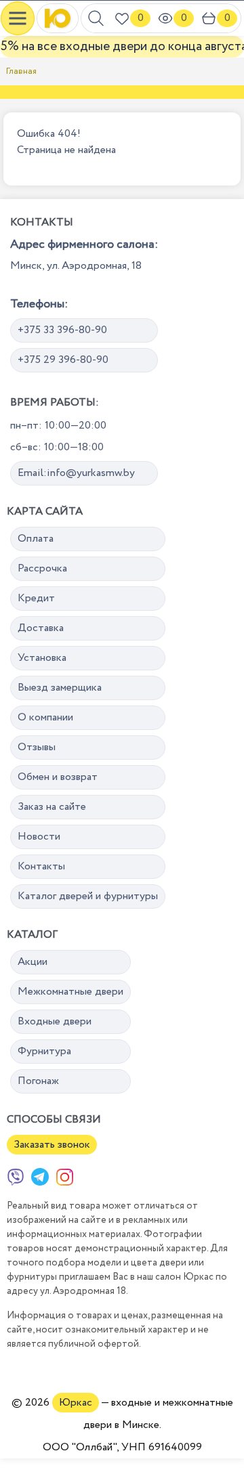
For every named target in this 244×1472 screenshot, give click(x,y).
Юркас (75, 1402)
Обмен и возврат (58, 777)
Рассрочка (42, 568)
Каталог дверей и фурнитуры (88, 896)
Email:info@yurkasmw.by (76, 473)
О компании (45, 717)
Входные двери (55, 1021)
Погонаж (38, 1081)
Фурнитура (44, 1051)
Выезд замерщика (60, 687)
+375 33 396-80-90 (62, 330)
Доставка (41, 628)
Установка (42, 658)
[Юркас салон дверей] (57, 18)
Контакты (41, 866)
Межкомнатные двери (70, 991)
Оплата (36, 538)
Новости (39, 836)
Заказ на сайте (52, 807)
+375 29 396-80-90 (63, 360)
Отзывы (37, 747)
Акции (32, 962)
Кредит (36, 598)
